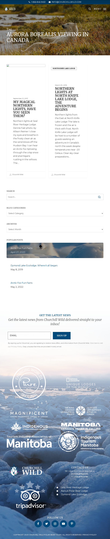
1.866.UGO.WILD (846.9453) (81, 471)
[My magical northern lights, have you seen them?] (26, 121)
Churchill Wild (17, 175)
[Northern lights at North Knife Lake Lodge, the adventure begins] (67, 121)
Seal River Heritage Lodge (75, 487)
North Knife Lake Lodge (64, 68)
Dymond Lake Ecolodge (74, 494)
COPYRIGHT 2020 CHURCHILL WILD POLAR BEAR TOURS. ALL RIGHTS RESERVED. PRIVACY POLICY (55, 535)
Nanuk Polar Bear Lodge (74, 491)
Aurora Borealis (18, 68)
